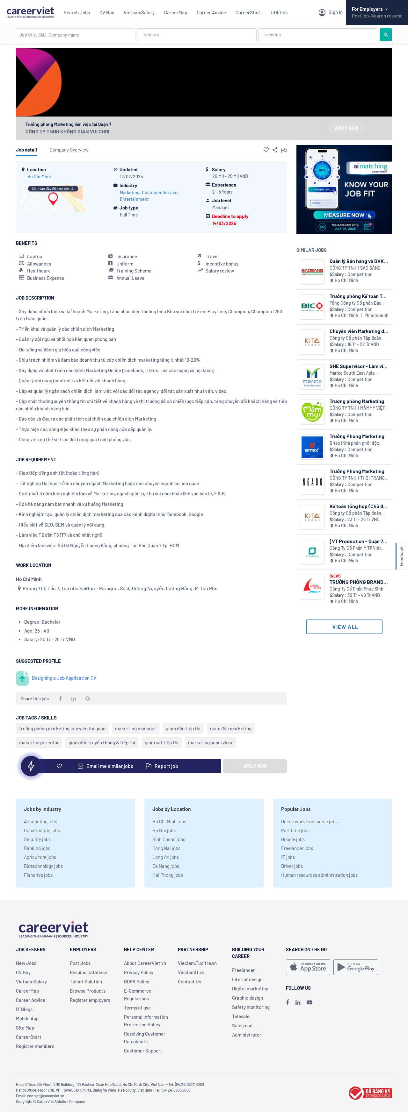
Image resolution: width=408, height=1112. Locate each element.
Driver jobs (292, 866)
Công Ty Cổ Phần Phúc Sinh (356, 588)
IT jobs (288, 857)
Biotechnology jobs (43, 866)
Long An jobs (165, 857)
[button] (266, 149)
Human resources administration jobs (319, 875)
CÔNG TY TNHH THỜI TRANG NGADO (357, 478)
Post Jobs (80, 963)
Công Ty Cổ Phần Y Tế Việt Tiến (355, 548)
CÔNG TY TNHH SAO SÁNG (355, 268)
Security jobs (37, 839)
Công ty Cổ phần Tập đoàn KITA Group (355, 338)
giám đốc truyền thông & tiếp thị (102, 742)
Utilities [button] (279, 12)
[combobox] (75, 34)
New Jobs (26, 963)
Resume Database (88, 972)
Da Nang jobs (165, 866)
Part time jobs (295, 830)
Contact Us (189, 981)
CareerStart (248, 12)
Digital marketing (250, 988)
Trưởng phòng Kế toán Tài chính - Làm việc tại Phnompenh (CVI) (358, 296)
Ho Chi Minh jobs (169, 821)
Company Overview (69, 149)
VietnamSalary (139, 12)
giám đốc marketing (230, 728)
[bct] (369, 1092)
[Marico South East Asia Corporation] (312, 377)
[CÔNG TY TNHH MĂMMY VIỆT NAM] (312, 412)
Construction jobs (42, 830)
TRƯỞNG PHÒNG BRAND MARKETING (356, 582)
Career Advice (211, 12)
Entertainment (134, 199)
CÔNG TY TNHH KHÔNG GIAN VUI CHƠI (67, 131)
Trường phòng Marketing (357, 401)
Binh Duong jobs (168, 839)
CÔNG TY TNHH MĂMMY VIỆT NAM (357, 408)
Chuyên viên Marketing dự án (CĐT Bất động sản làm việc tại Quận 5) (358, 331)
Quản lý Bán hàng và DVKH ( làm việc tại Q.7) (358, 261)
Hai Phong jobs (167, 875)
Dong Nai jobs (166, 848)
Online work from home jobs (309, 821)
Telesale (241, 1016)
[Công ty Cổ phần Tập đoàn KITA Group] (312, 342)
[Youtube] (309, 1002)
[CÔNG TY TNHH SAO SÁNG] (312, 272)
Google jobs (293, 839)
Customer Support (143, 1050)
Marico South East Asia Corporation (352, 373)
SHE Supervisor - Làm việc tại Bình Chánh (359, 366)
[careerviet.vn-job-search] (308, 967)
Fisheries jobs (38, 875)
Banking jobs (37, 848)
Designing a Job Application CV (64, 678)
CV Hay (106, 12)
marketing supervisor (210, 742)
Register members (35, 1046)
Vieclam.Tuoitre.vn (197, 963)
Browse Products (88, 991)
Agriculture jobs (40, 857)
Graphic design (247, 998)
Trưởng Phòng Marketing (357, 436)
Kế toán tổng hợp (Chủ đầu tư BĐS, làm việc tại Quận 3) (359, 506)
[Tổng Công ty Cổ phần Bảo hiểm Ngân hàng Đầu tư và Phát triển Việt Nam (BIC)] (312, 307)
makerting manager (135, 728)
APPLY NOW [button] (346, 128)
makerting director (39, 742)
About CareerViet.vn (145, 963)
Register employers (90, 1000)
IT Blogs (24, 1009)
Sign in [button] (336, 12)
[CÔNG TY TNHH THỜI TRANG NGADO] (312, 482)
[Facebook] (287, 1002)
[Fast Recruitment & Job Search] (30, 12)
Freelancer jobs (297, 848)
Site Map (25, 1028)
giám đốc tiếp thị (183, 728)
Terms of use (137, 1007)
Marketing (130, 192)
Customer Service (160, 192)
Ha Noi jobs (164, 830)
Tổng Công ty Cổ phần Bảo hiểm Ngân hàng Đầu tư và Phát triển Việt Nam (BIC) (356, 303)
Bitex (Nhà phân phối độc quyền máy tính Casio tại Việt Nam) (358, 443)
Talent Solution (86, 981)
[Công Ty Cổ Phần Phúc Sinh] (312, 587)
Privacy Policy (138, 972)
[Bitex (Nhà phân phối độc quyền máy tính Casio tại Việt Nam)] (312, 447)
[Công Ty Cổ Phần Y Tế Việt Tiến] (312, 552)
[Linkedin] (297, 1002)
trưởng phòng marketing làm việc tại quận (62, 728)
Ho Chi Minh (39, 176)
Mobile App (27, 1018)
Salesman (242, 1025)
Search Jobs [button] (77, 12)
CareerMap (175, 12)
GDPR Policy (136, 981)
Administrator (246, 1035)
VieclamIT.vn (191, 972)
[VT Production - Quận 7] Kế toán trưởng (357, 541)
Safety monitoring (251, 1007)
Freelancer (243, 970)
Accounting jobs (40, 821)
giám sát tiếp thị (161, 742)
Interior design (247, 979)
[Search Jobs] (386, 34)
